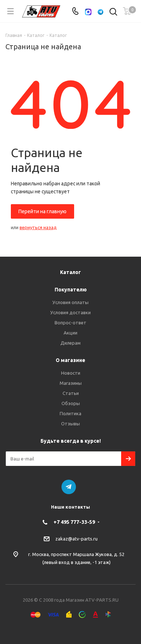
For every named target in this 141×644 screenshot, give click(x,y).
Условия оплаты (70, 302)
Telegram (68, 487)
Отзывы (70, 423)
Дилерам (70, 342)
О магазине (70, 360)
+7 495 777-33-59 (74, 522)
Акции (70, 332)
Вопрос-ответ (70, 322)
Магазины (71, 383)
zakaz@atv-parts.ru (76, 538)
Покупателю (71, 289)
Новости (70, 372)
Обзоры (70, 403)
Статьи (71, 393)
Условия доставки (70, 312)
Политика (70, 413)
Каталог (70, 272)
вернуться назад (38, 227)
